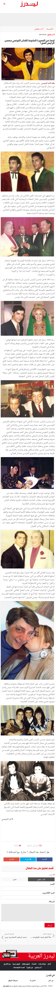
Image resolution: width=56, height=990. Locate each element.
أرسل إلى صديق (33, 845)
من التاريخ (7, 964)
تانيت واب (6, 986)
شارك (44, 859)
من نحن (50, 980)
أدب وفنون (39, 29)
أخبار (49, 964)
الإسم (52, 884)
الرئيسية (49, 29)
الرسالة (52, 901)
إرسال (49, 925)
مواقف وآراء (42, 964)
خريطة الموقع (13, 980)
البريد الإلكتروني (48, 892)
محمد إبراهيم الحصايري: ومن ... (16, 937)
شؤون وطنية (26, 964)
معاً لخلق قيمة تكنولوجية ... (41, 935)
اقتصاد (34, 964)
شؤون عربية (16, 964)
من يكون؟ (29, 967)
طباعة (16, 845)
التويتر (27, 859)
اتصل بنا (33, 980)
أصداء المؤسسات (19, 967)
